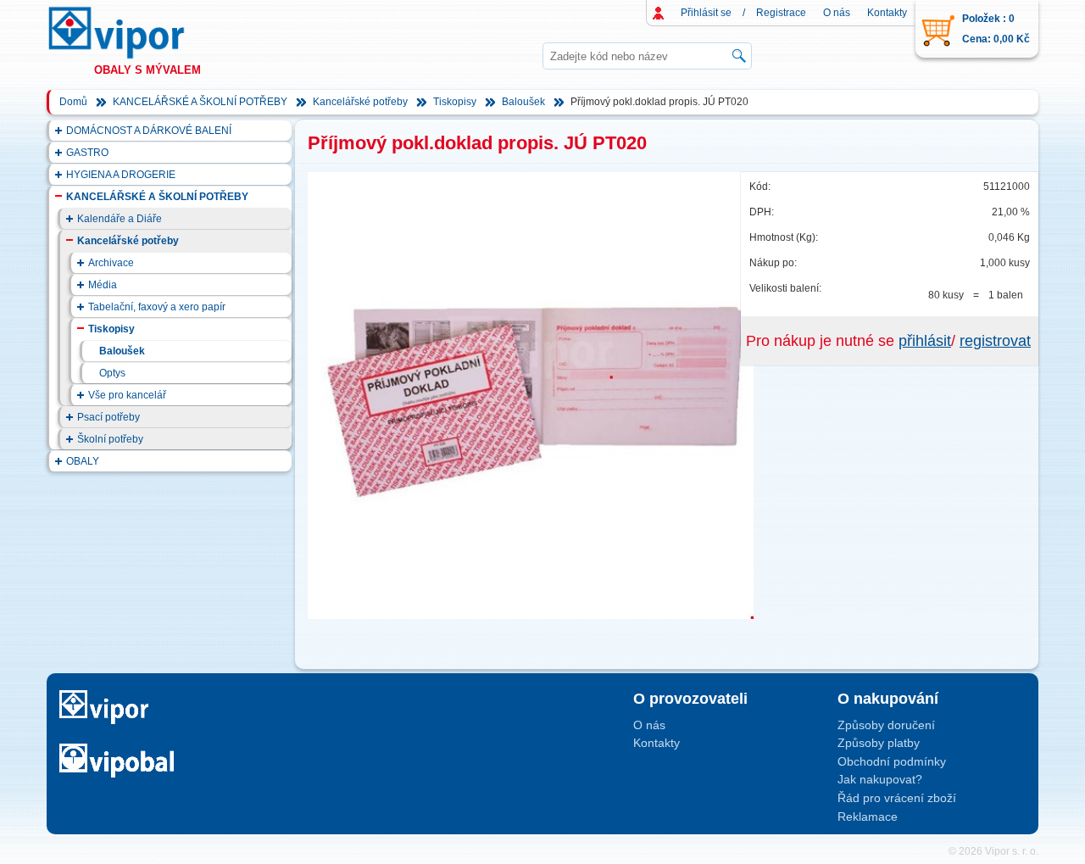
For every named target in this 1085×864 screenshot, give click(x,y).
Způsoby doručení (886, 725)
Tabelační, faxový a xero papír (156, 307)
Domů (73, 102)
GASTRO (87, 153)
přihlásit (925, 340)
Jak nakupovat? (879, 779)
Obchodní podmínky (891, 761)
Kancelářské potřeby (360, 102)
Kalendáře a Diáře (119, 219)
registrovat (995, 340)
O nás (836, 13)
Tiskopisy (454, 102)
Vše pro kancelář (127, 395)
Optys (112, 373)
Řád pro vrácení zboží (896, 798)
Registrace (781, 13)
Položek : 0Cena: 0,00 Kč (996, 29)
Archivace (111, 263)
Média (102, 285)
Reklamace (867, 816)
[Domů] (132, 32)
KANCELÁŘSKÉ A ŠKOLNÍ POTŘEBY (200, 102)
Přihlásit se (706, 13)
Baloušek (523, 102)
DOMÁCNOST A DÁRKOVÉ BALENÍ (148, 131)
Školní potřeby (110, 439)
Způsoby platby (878, 743)
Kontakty (887, 13)
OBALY (82, 461)
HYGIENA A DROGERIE (120, 175)
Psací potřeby (108, 417)
